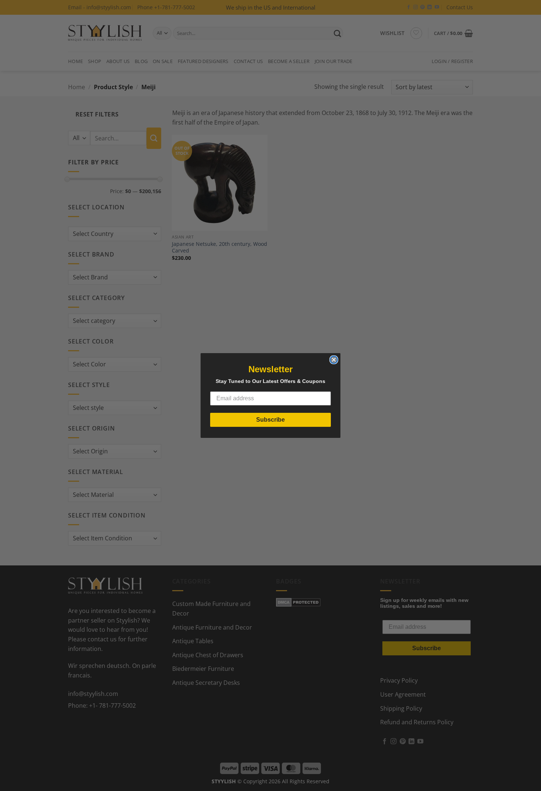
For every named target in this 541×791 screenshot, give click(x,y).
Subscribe (270, 420)
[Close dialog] (333, 359)
